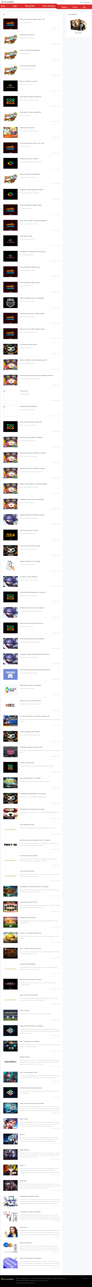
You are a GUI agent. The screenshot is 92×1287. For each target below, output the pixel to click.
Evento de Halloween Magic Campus (30, 267)
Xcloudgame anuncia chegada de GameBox (31, 189)
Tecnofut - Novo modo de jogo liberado (30, 933)
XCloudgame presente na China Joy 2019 (31, 747)
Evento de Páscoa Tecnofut (27, 871)
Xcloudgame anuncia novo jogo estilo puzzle (32, 499)
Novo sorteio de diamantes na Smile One (31, 422)
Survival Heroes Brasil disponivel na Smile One (33, 592)
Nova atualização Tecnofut (27, 824)
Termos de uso (24, 391)
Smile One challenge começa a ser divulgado (32, 298)
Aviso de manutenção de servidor (27, 37)
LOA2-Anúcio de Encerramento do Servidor (32, 1103)
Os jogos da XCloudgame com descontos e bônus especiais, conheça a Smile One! (37, 765)
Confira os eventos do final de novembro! (28, 223)
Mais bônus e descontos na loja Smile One (28, 595)
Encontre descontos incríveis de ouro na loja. (29, 99)
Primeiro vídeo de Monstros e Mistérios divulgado (33, 484)
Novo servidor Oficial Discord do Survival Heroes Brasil (35, 669)
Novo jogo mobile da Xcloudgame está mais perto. (30, 378)
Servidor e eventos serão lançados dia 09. (28, 332)
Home (3, 6)
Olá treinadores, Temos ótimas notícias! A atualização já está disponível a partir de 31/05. (38, 827)
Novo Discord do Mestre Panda (28, 344)
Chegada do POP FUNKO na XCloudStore (31, 1026)
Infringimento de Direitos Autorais (29, 1196)
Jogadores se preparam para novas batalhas (29, 518)
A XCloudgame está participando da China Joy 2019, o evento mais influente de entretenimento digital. (40, 751)
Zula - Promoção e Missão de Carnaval (30, 948)
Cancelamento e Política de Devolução (30, 1212)
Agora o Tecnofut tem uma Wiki (29, 995)
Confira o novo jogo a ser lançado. (27, 502)
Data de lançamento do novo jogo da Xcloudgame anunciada (36, 375)
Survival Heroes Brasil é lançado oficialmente (32, 638)
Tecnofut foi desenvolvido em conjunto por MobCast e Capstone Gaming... (35, 1013)
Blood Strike (23, 1181)
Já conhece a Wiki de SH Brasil (28, 577)
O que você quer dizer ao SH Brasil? (27, 564)
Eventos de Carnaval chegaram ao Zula (28, 533)
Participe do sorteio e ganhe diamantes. (28, 425)
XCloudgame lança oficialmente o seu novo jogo (33, 793)
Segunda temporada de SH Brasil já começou (32, 515)
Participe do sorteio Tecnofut (28, 917)
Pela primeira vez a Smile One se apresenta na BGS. (30, 703)
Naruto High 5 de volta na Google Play (30, 112)
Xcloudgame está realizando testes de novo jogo (33, 251)
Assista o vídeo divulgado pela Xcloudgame (29, 487)
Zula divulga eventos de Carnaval (29, 530)
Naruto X (22, 1165)
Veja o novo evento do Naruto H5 (27, 68)
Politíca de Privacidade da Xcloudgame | (41, 1278)
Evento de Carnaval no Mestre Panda (30, 546)
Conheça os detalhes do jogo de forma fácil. (29, 580)
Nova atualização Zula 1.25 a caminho (30, 778)
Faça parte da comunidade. (25, 347)
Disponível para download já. (26, 84)
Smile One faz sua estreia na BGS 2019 (30, 700)
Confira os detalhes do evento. (26, 22)
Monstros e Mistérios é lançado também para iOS (33, 360)
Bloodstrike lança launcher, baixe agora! (31, 979)
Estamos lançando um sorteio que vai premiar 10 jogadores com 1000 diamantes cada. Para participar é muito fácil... (39, 921)
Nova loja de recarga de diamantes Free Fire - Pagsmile (35, 840)
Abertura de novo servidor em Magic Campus (32, 329)
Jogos (15, 6)
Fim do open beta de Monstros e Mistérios (31, 437)
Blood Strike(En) (24, 1150)
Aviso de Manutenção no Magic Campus (31, 205)
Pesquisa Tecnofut (25, 1057)
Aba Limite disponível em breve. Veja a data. (32, 143)
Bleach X (22, 1134)
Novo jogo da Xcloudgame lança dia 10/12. (29, 657)
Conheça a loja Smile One (27, 762)
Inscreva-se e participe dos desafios (27, 301)
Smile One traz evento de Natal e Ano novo (31, 623)
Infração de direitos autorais (59, 1278)
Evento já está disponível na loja (26, 626)
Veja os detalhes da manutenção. (26, 208)
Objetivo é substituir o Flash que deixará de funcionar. (31, 161)
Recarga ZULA (29, 6)
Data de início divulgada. (25, 146)
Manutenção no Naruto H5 (27, 34)
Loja (84, 7)
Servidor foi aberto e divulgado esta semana (29, 672)
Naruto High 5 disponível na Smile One (30, 96)
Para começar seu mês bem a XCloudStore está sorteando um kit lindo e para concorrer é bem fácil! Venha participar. (39, 1092)
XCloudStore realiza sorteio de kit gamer (31, 1088)
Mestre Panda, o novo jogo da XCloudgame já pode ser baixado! (33, 796)
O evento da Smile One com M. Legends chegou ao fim (35, 716)
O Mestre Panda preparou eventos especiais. (29, 549)
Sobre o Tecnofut (24, 1010)
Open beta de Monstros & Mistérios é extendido (33, 453)
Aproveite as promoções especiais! (27, 688)
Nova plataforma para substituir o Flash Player (29, 192)
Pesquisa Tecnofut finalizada (27, 964)
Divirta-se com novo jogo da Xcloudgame (28, 456)
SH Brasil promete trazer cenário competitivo (32, 607)
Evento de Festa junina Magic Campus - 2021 (32, 19)
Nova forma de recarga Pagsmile (29, 855)
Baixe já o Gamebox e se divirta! (29, 81)
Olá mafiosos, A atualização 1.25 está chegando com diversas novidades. (35, 781)
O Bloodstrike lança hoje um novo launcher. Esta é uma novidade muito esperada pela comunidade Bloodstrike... (38, 983)
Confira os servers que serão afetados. (27, 177)
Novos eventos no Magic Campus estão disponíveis (33, 220)
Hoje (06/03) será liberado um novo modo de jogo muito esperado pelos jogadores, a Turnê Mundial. (39, 937)
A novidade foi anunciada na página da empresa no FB (31, 471)
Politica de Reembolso (26, 1242)
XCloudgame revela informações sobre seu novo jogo (34, 886)
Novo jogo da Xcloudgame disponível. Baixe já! (30, 642)
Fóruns (75, 7)
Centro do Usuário (49, 6)
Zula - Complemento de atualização (29, 1041)
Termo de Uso (23, 1227)
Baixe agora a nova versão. (25, 115)
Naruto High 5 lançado (26, 236)
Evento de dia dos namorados (28, 65)
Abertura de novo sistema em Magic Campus (32, 313)
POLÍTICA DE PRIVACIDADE (28, 406)
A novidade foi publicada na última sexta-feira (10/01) (31, 611)
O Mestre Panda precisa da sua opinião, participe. (30, 734)
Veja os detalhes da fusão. (25, 53)
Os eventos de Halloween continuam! (27, 270)
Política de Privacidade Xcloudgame (27, 409)
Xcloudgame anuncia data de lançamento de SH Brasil (35, 654)
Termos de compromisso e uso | (23, 1278)
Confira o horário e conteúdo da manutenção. (29, 130)
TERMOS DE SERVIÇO (25, 394)
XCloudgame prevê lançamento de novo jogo (32, 809)
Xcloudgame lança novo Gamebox (29, 158)
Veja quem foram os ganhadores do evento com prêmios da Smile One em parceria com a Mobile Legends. (40, 720)
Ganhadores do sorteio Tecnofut (28, 902)
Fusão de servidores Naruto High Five (30, 50)
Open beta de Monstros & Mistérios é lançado (32, 468)
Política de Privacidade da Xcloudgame (30, 1258)
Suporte (64, 7)
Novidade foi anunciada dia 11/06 (27, 363)
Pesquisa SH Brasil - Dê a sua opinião (30, 561)
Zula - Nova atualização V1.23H (28, 1072)
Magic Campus (24, 1119)
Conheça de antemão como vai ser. (27, 316)
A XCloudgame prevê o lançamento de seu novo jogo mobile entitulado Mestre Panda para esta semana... (39, 813)
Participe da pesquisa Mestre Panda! (30, 731)
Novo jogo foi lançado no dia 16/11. (27, 239)
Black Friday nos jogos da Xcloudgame (30, 685)
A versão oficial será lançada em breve (28, 440)
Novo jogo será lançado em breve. (27, 254)
